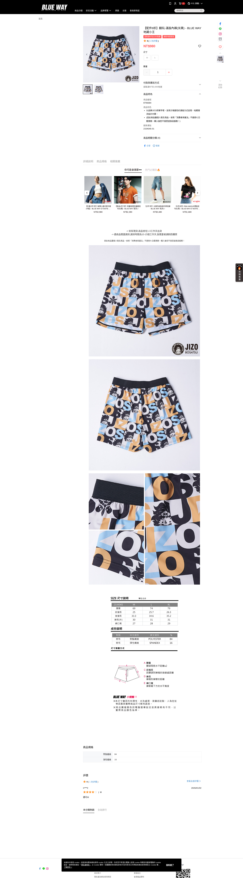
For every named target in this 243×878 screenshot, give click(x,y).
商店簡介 (97, 873)
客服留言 (137, 873)
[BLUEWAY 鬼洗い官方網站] (54, 7)
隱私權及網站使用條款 (102, 877)
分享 (148, 146)
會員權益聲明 (139, 877)
